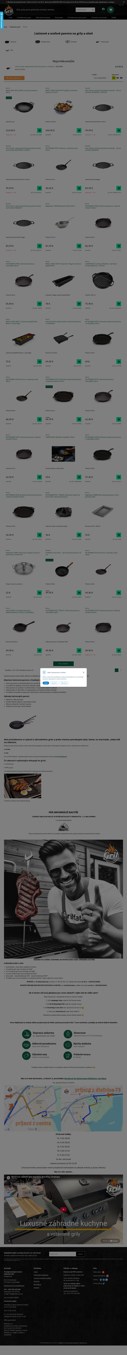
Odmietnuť (64, 683)
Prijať (45, 683)
